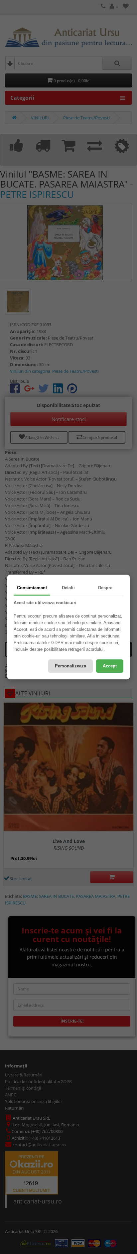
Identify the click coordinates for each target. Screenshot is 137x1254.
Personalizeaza (70, 665)
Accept (110, 665)
